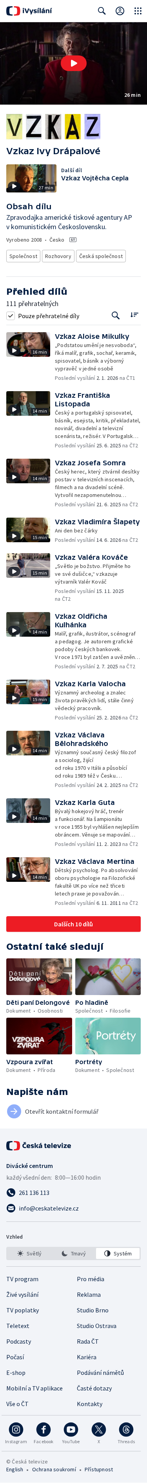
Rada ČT (88, 1341)
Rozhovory (58, 256)
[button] (73, 63)
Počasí (15, 1357)
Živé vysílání (22, 1294)
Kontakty (89, 1404)
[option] (29, 1253)
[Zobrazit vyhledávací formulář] (102, 11)
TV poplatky (22, 1310)
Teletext (17, 1326)
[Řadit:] (134, 314)
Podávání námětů (100, 1372)
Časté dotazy (94, 1388)
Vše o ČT (17, 1404)
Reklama (89, 1294)
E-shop (15, 1372)
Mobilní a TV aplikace (34, 1388)
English (14, 1469)
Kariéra (86, 1357)
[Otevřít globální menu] (138, 11)
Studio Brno (93, 1310)
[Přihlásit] (120, 11)
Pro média (90, 1279)
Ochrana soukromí (54, 1469)
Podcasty (18, 1341)
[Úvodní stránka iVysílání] (29, 11)
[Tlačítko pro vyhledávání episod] (115, 315)
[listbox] (73, 1253)
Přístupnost (99, 1469)
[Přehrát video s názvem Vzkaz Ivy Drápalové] (74, 63)
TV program (22, 1279)
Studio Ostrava (96, 1326)
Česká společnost (101, 256)
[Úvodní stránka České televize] (39, 1145)
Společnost (23, 256)
